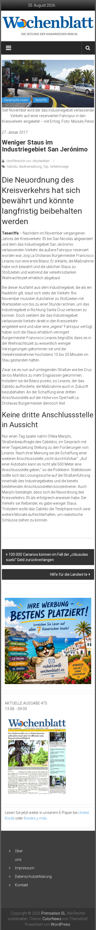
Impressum (24, 868)
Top (45, 166)
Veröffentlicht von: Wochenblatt (28, 161)
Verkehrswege (59, 166)
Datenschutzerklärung (33, 876)
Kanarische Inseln (16, 100)
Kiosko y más (35, 818)
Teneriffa (41, 100)
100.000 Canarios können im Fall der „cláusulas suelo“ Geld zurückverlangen (47, 557)
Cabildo (12, 166)
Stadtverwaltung (30, 166)
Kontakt (21, 885)
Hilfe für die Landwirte (68, 574)
